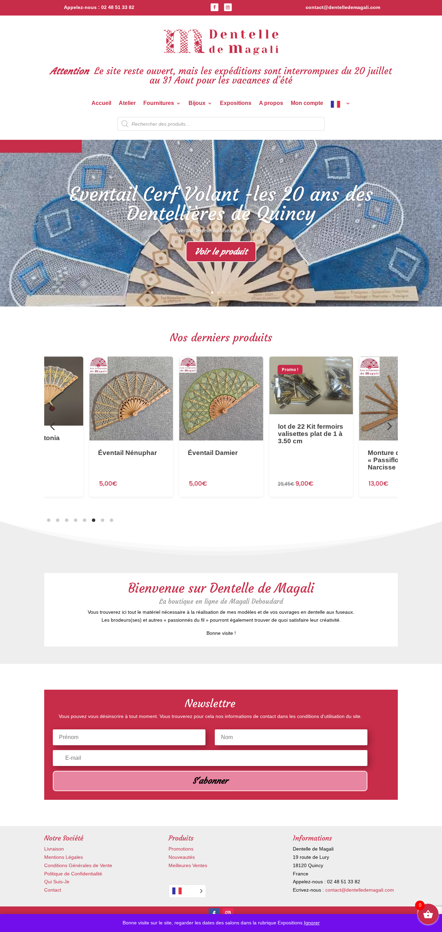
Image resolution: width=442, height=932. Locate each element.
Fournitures (158, 103)
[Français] (340, 105)
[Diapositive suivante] (389, 426)
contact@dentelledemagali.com (359, 890)
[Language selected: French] (187, 891)
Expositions (235, 103)
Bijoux (197, 103)
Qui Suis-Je (56, 881)
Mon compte (307, 103)
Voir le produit (221, 251)
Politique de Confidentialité (73, 873)
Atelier (127, 103)
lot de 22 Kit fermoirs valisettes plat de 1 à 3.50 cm (221, 433)
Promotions (181, 849)
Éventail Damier (124, 452)
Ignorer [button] (312, 922)
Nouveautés (182, 857)
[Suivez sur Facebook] (214, 7)
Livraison (54, 849)
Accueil (101, 103)
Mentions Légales (63, 857)
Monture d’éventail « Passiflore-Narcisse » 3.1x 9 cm (312, 459)
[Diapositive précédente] (52, 426)
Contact (52, 890)
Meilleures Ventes (188, 865)
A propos (271, 103)
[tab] (48, 520)
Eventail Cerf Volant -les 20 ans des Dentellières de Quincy (221, 203)
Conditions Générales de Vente (78, 865)
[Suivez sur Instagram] (228, 7)
